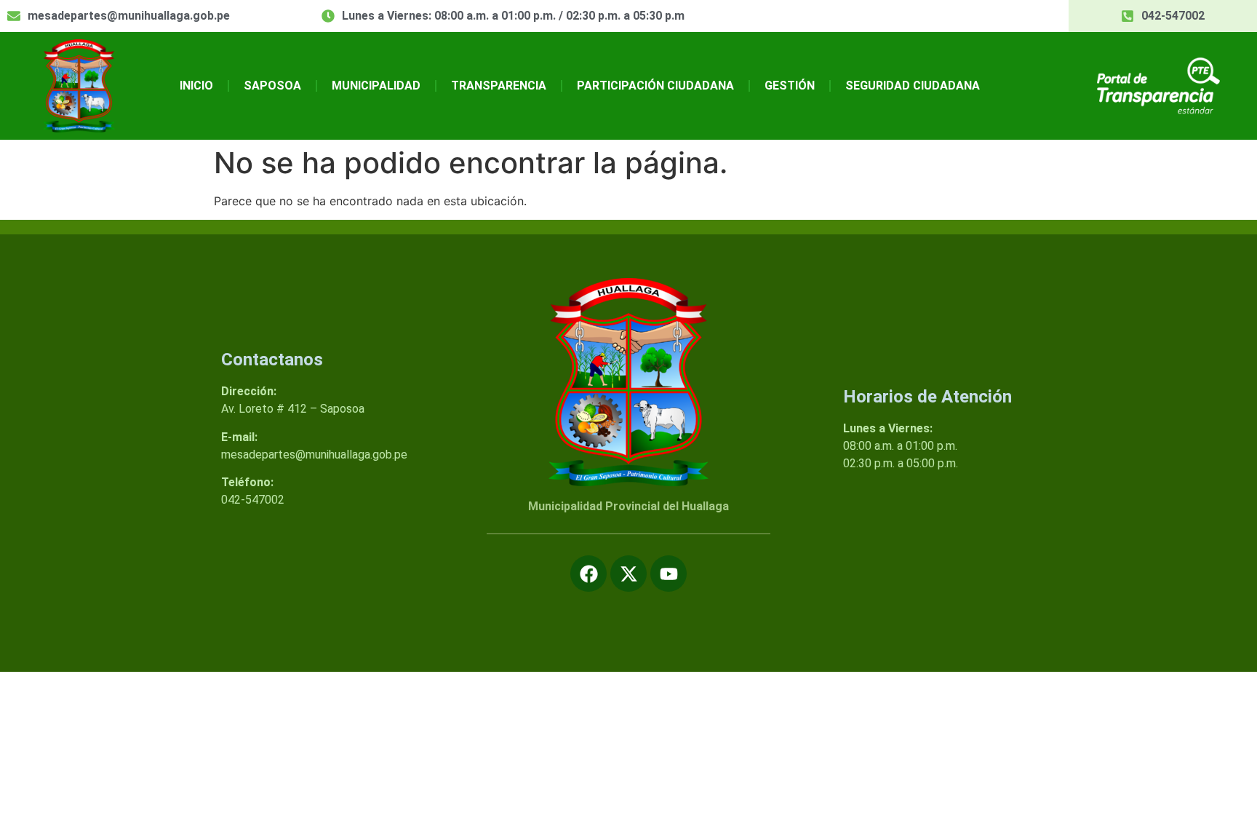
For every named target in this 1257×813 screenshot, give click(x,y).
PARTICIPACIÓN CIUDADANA (655, 85)
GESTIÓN (790, 85)
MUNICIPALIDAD (376, 85)
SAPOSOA (272, 85)
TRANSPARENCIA (498, 85)
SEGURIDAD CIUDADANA (912, 85)
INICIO (196, 85)
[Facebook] (588, 573)
